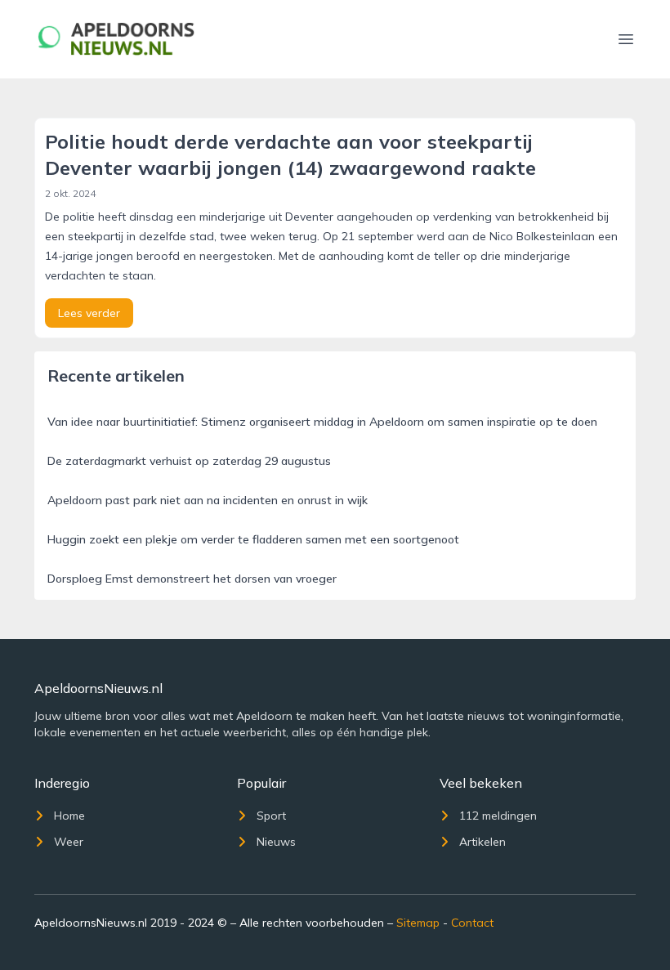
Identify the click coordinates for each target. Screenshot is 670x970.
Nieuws (276, 841)
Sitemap (418, 922)
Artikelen (482, 841)
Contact (472, 922)
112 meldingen (498, 815)
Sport (271, 815)
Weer (68, 841)
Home (69, 815)
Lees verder (89, 313)
